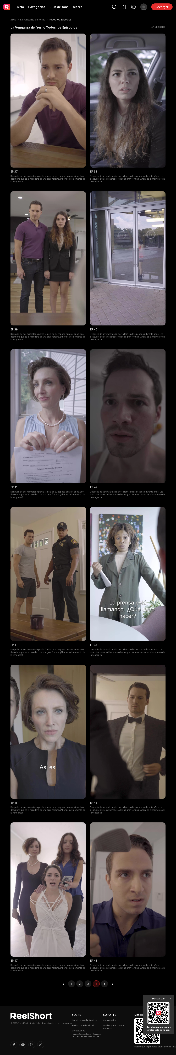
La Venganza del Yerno (32, 19)
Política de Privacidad (83, 1025)
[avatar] (143, 6)
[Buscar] (114, 7)
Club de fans (59, 7)
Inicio (19, 7)
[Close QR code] (170, 998)
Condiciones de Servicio (84, 1020)
